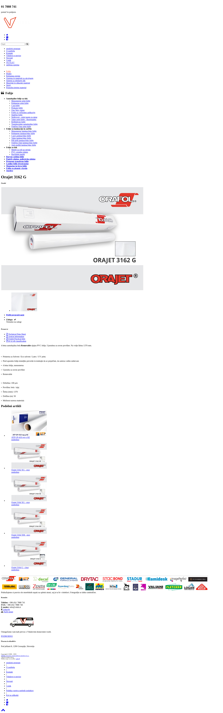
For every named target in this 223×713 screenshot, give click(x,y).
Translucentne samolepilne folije (24, 124)
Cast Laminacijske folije (21, 136)
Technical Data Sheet (17, 334)
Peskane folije (17, 108)
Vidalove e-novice (13, 55)
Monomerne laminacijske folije (24, 131)
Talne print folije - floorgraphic (23, 119)
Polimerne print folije (20, 103)
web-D (18, 659)
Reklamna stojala (13, 76)
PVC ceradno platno (19, 152)
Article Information (16, 336)
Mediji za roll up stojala (20, 150)
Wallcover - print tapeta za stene (24, 117)
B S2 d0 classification (17, 341)
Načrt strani (8, 612)
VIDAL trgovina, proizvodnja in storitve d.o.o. (15, 655)
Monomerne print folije (20, 101)
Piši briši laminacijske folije (22, 140)
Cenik (8, 60)
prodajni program (13, 49)
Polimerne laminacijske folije (23, 133)
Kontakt (9, 53)
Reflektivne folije (18, 122)
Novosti (9, 58)
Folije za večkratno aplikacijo (23, 112)
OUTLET (10, 62)
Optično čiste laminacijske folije (24, 143)
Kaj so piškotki (12, 695)
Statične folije (16, 115)
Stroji (8, 85)
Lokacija (6, 609)
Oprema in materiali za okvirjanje (19, 78)
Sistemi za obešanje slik (15, 81)
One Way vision (18, 110)
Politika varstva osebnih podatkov (20, 690)
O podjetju (10, 51)
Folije (8, 71)
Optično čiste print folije (21, 126)
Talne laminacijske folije (21, 138)
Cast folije (15, 105)
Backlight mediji (18, 154)
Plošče (8, 74)
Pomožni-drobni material (16, 88)
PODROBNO (7, 636)
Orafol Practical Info (16, 339)
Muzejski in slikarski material (18, 83)
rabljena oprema (12, 65)
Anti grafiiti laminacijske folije (23, 145)
